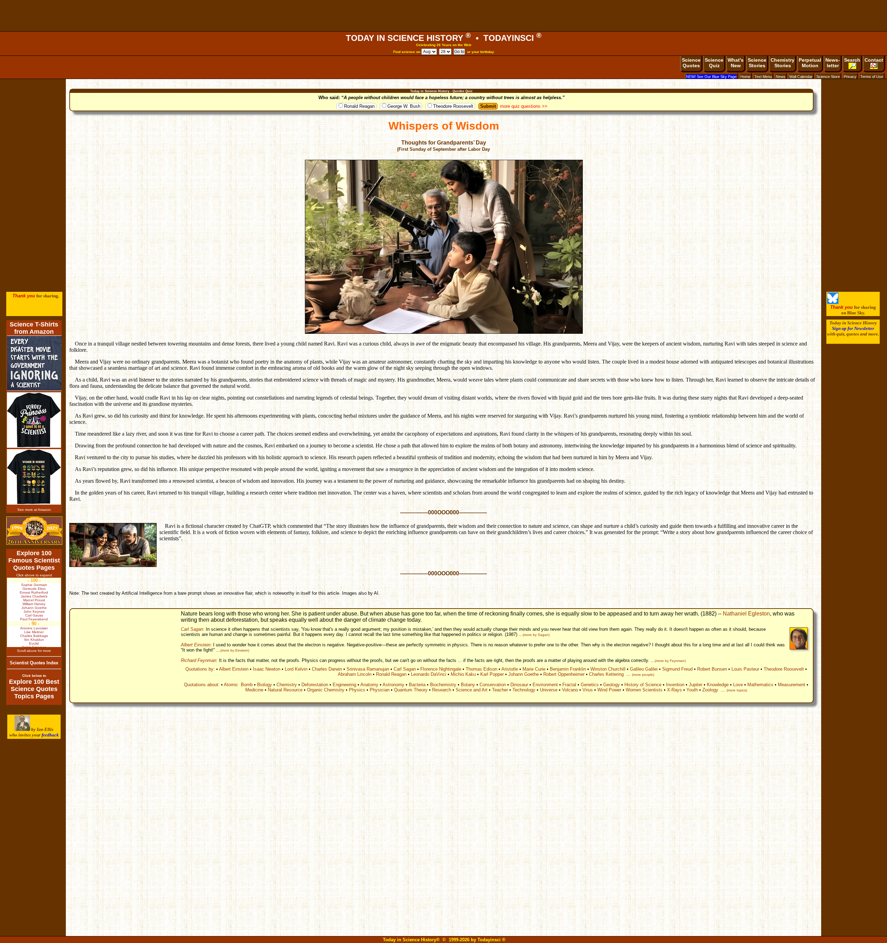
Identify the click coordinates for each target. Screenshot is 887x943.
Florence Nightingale (440, 669)
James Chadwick (34, 596)
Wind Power (609, 689)
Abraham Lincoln (354, 674)
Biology (264, 684)
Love (738, 684)
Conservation (493, 684)
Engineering (344, 684)
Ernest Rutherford (34, 592)
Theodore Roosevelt (453, 106)
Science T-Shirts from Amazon (34, 328)
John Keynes (34, 611)
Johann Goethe (523, 674)
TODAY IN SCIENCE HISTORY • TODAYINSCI (444, 38)
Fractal (569, 684)
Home (745, 77)
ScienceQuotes (691, 62)
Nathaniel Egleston (746, 614)
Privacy (850, 77)
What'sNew (736, 62)
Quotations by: (200, 669)
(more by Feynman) (670, 661)
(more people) (643, 674)
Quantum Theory (411, 689)
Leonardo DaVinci (428, 674)
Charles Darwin (327, 669)
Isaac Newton (266, 669)
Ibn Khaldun (34, 639)
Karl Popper (492, 674)
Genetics (590, 684)
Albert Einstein (195, 644)
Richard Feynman (198, 660)
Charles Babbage (34, 636)
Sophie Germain (34, 585)
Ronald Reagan (359, 106)
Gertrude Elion (34, 589)
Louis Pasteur (745, 669)
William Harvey (34, 604)
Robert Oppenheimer (564, 674)
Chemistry (286, 684)
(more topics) (737, 690)
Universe (548, 689)
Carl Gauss (34, 615)
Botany (468, 684)
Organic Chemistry (325, 689)
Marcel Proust (34, 600)
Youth (692, 689)
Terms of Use (871, 77)
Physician (379, 689)
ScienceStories (757, 62)
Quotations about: (202, 684)
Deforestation (314, 684)
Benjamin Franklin (568, 669)
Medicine (254, 689)
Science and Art (472, 689)
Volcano (570, 689)
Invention (675, 684)
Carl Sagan (192, 629)
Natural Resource (285, 689)
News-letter (832, 62)
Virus (587, 689)
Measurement (791, 684)
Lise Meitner (34, 632)
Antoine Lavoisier (34, 628)
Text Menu (763, 77)
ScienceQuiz (714, 62)
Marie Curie (533, 669)
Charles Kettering (606, 674)
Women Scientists (644, 689)
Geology (611, 684)
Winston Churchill (607, 669)
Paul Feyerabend (34, 619)
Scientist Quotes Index (34, 662)
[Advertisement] (443, 15)
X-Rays (674, 689)
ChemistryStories (782, 62)
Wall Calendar (801, 77)
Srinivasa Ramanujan (367, 669)
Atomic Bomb (238, 684)
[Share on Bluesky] (832, 302)
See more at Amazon (34, 510)
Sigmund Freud (677, 669)
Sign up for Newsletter (853, 328)
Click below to (34, 676)
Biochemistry (443, 684)
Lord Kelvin (296, 669)
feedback (50, 734)
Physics (357, 689)
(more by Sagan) (536, 635)
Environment (545, 684)
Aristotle (509, 669)
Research (441, 689)
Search (852, 60)
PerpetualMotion (810, 62)
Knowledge (718, 684)
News (780, 77)
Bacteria (417, 684)
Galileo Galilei (644, 669)
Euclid (34, 643)
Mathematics (760, 684)
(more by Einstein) (234, 650)
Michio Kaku (463, 674)
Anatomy (369, 684)
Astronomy (393, 684)
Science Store (828, 77)
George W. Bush (403, 106)
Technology (523, 689)
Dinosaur (519, 684)
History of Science (642, 684)
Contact (873, 60)
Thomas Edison (481, 669)
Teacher (500, 689)
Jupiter (695, 684)
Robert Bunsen (712, 669)
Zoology (710, 689)
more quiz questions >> (523, 106)
